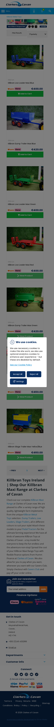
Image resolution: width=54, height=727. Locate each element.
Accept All (17, 374)
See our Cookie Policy (21, 365)
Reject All (34, 374)
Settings (20, 381)
